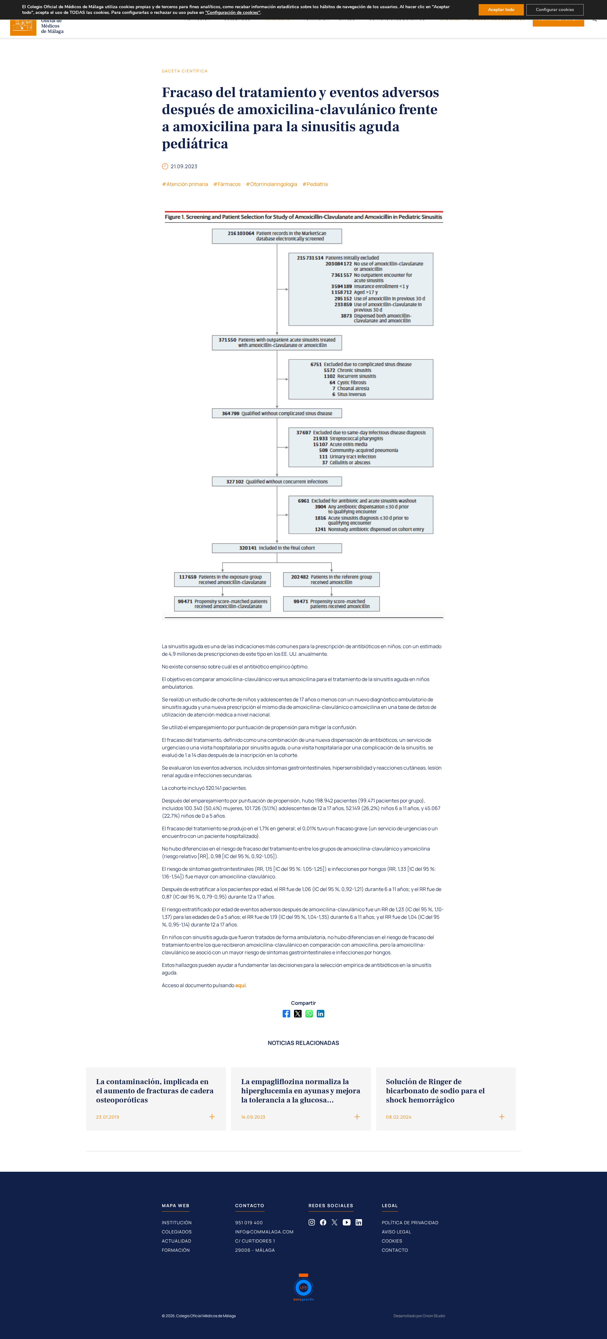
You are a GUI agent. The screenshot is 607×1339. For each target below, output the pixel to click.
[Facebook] (286, 1013)
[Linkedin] (320, 1013)
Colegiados (177, 1232)
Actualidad (176, 1241)
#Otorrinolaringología (271, 184)
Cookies (392, 1241)
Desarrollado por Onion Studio (419, 1315)
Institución (177, 1222)
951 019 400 (249, 1222)
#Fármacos (227, 184)
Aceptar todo (501, 10)
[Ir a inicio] (37, 33)
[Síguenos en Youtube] (347, 1223)
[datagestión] (303, 1288)
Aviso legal (396, 1232)
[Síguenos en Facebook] (323, 1223)
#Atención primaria (185, 184)
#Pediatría (315, 184)
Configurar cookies (555, 10)
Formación (176, 1250)
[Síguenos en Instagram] (312, 1223)
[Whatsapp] (309, 1013)
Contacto (395, 1250)
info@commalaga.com (264, 1232)
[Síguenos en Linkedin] (359, 1223)
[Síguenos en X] (334, 1223)
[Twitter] (298, 1013)
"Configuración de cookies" (232, 12)
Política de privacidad (410, 1222)
